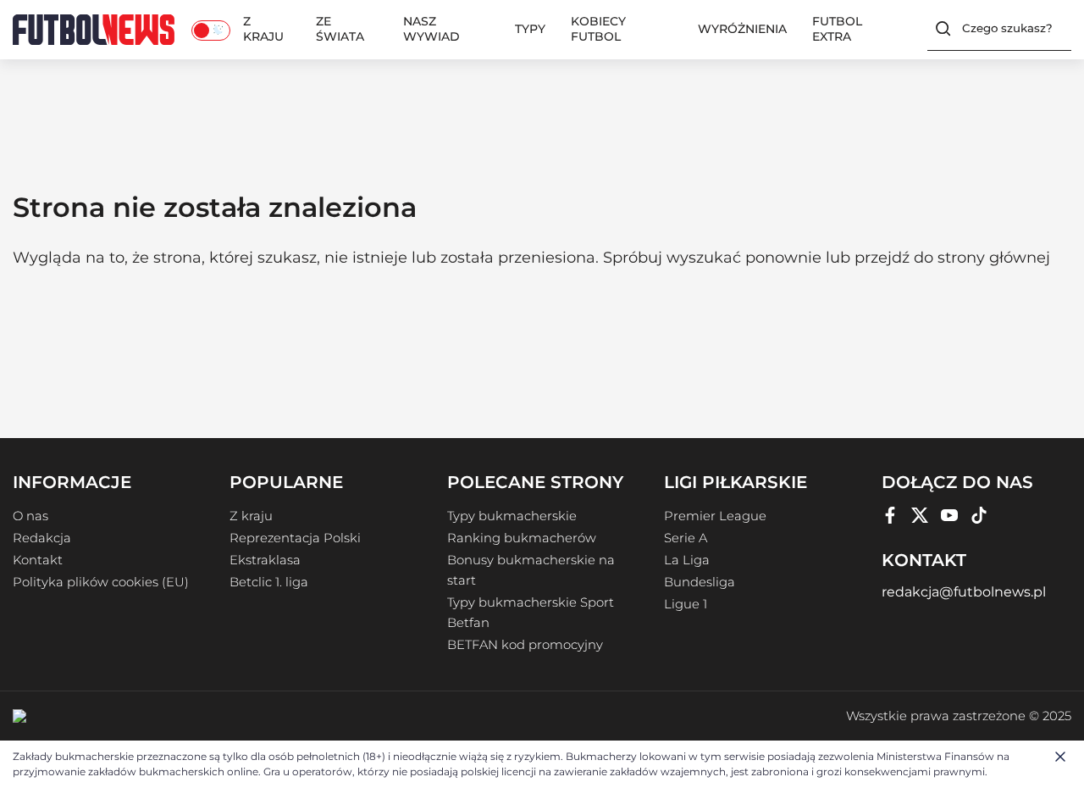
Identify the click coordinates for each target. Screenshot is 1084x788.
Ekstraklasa (265, 560)
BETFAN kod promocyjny (525, 644)
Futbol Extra (837, 29)
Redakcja (42, 538)
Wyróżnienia (742, 28)
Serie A (685, 538)
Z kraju (263, 29)
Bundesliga (699, 582)
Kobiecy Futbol (598, 29)
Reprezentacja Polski (295, 538)
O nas (30, 516)
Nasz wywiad (431, 29)
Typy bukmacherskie (512, 516)
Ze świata (340, 29)
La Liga (687, 560)
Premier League (715, 516)
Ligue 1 (685, 604)
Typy (530, 28)
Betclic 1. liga (269, 582)
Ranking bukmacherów (521, 538)
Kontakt (38, 560)
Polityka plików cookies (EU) (101, 582)
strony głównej (993, 257)
